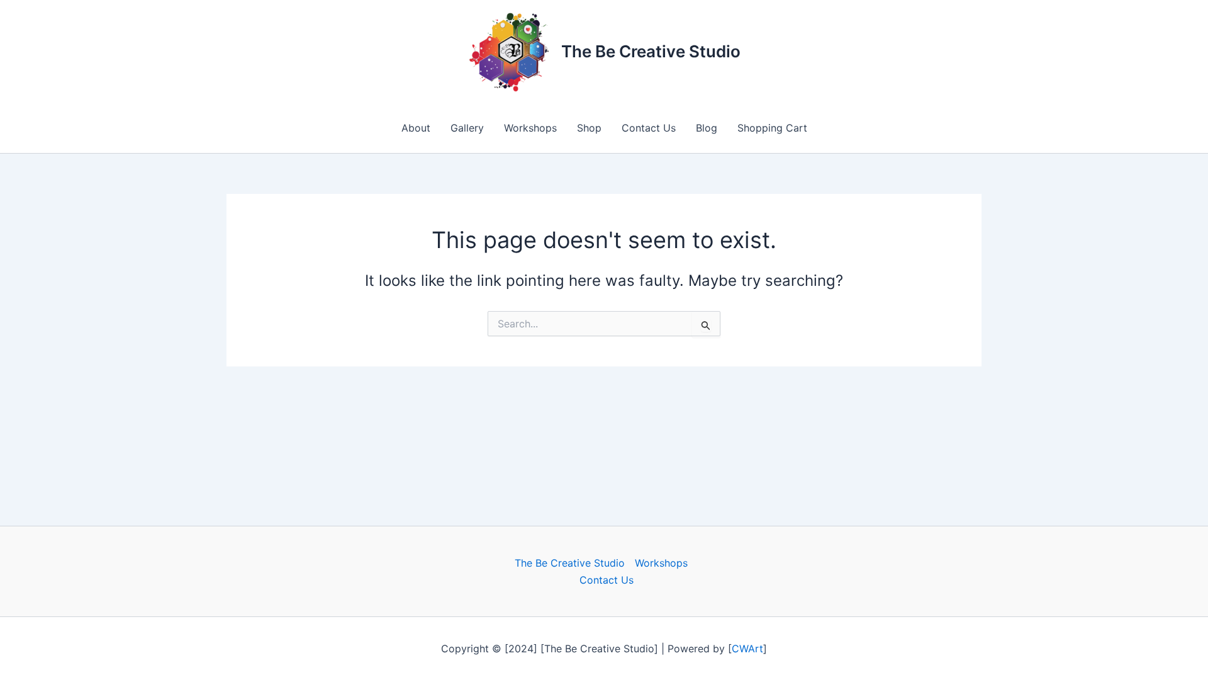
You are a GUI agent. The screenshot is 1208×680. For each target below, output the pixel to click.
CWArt (747, 648)
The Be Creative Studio (651, 51)
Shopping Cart (772, 128)
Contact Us (649, 128)
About (415, 128)
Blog (706, 128)
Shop (589, 128)
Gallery (467, 128)
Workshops (530, 128)
